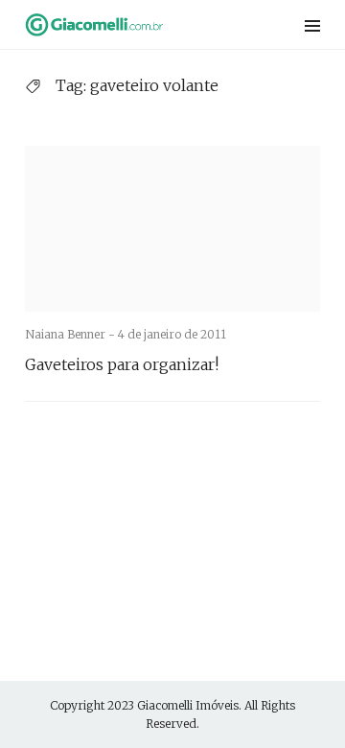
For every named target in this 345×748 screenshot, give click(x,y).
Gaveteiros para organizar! (121, 364)
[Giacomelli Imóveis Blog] (119, 24)
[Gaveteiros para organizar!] (172, 229)
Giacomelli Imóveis (188, 705)
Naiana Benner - (71, 334)
